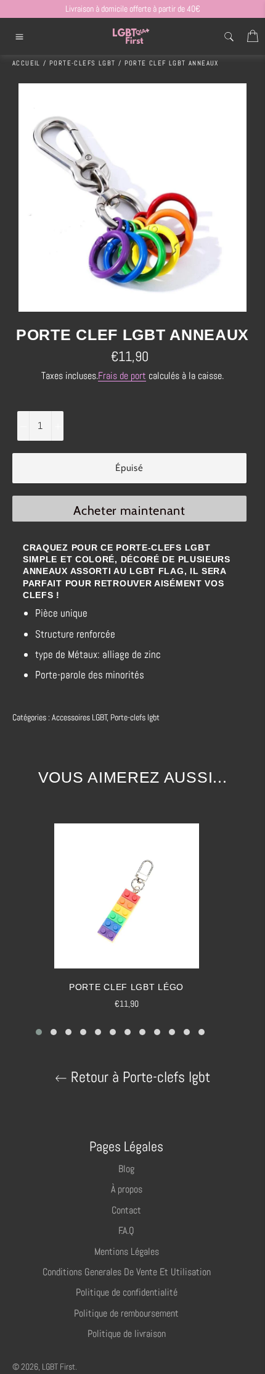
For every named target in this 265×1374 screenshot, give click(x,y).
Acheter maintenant (129, 510)
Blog (126, 1168)
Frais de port (122, 375)
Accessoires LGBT (79, 717)
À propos (126, 1189)
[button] (38, 1032)
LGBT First (58, 1367)
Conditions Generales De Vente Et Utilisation (127, 1271)
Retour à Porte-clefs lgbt (138, 1077)
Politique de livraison (127, 1333)
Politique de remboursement (126, 1313)
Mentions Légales (126, 1251)
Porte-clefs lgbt (135, 717)
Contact (126, 1210)
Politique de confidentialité (126, 1292)
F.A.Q (126, 1230)
